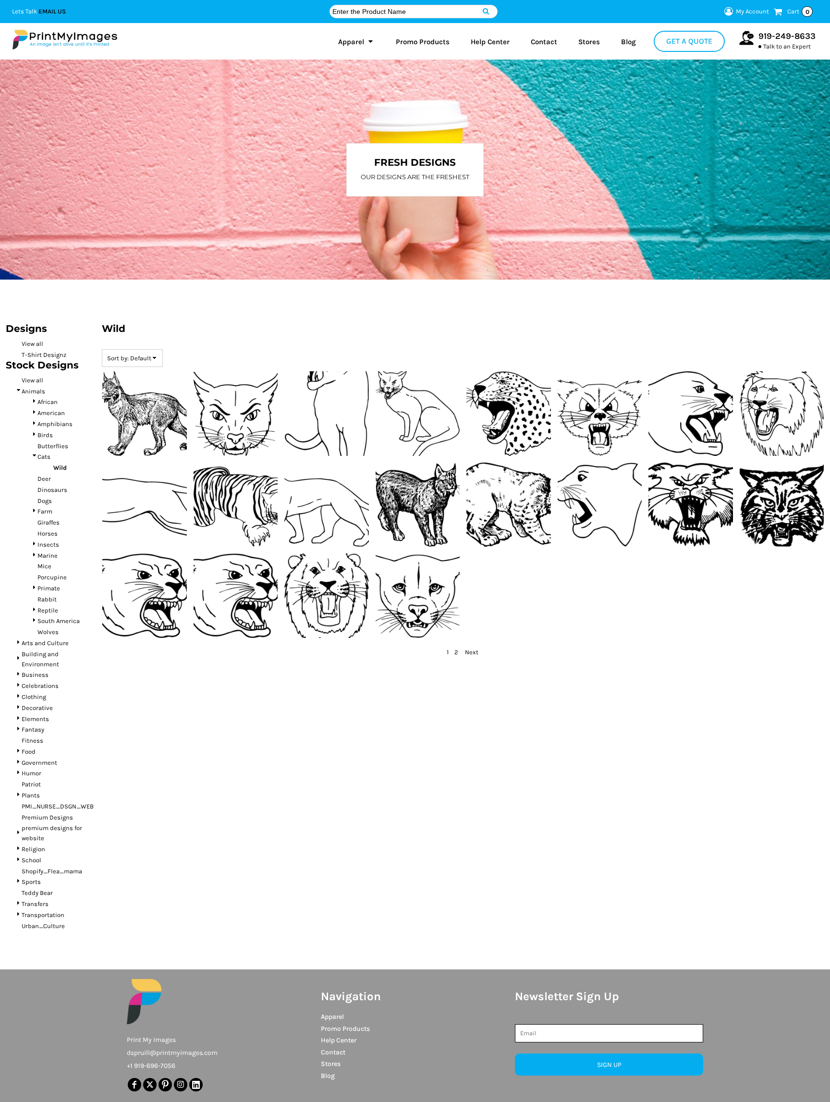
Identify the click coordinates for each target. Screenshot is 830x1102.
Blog (328, 1076)
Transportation (43, 914)
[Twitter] (150, 1084)
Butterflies (52, 446)
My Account (752, 11)
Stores (331, 1064)
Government (39, 762)
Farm (44, 511)
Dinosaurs (52, 489)
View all (32, 343)
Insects (48, 544)
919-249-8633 (787, 36)
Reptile (47, 610)
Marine (47, 555)
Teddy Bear (37, 892)
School (31, 860)
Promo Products (345, 1029)
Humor (31, 773)
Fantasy (33, 729)
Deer (44, 478)
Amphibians (55, 424)
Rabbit (47, 599)
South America (58, 620)
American (51, 412)
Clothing (34, 696)
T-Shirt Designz (44, 354)
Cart (798, 11)
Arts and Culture (45, 643)
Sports (31, 881)
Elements (35, 718)
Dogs (44, 500)
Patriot (31, 784)
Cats (43, 456)
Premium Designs (47, 817)
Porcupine (52, 577)
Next (471, 652)
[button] (356, 41)
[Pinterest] (165, 1084)
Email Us (52, 11)
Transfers (35, 903)
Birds (45, 435)
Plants (31, 795)
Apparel (332, 1017)
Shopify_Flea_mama (52, 871)
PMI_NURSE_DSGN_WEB (58, 806)
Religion (33, 849)
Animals (33, 391)
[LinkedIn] (196, 1084)
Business (35, 674)
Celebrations (40, 685)
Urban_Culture (43, 926)
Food (29, 751)
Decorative (37, 707)
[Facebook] (134, 1084)
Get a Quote (689, 41)
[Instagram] (180, 1084)
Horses (47, 533)
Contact (333, 1052)
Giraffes (48, 522)
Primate (48, 588)
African (47, 401)
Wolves (48, 632)
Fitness (32, 740)
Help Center (338, 1040)
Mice (44, 566)
